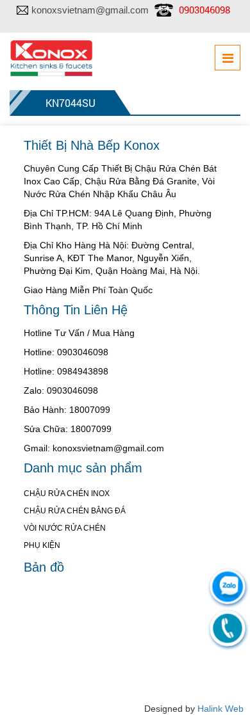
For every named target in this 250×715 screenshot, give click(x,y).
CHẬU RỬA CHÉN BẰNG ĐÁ (75, 510)
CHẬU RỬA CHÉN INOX (67, 493)
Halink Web (220, 708)
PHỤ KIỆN (42, 545)
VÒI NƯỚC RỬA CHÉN (65, 528)
